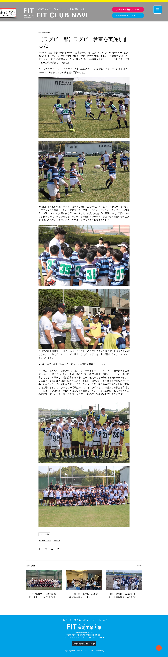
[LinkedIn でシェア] (52, 549)
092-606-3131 (73, 637)
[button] (157, 10)
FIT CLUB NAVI (62, 15)
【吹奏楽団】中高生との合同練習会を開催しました (83, 595)
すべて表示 (137, 565)
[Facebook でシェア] (39, 549)
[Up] (159, 648)
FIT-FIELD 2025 (45, 541)
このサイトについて (99, 620)
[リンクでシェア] (58, 549)
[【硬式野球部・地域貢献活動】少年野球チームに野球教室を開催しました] (124, 580)
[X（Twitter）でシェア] (46, 549)
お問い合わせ (66, 620)
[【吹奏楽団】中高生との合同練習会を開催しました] (84, 580)
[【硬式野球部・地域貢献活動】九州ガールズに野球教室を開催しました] (44, 580)
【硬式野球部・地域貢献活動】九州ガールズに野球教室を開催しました (43, 596)
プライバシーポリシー (81, 620)
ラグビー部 (44, 534)
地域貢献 (56, 541)
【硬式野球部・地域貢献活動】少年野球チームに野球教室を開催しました (123, 596)
